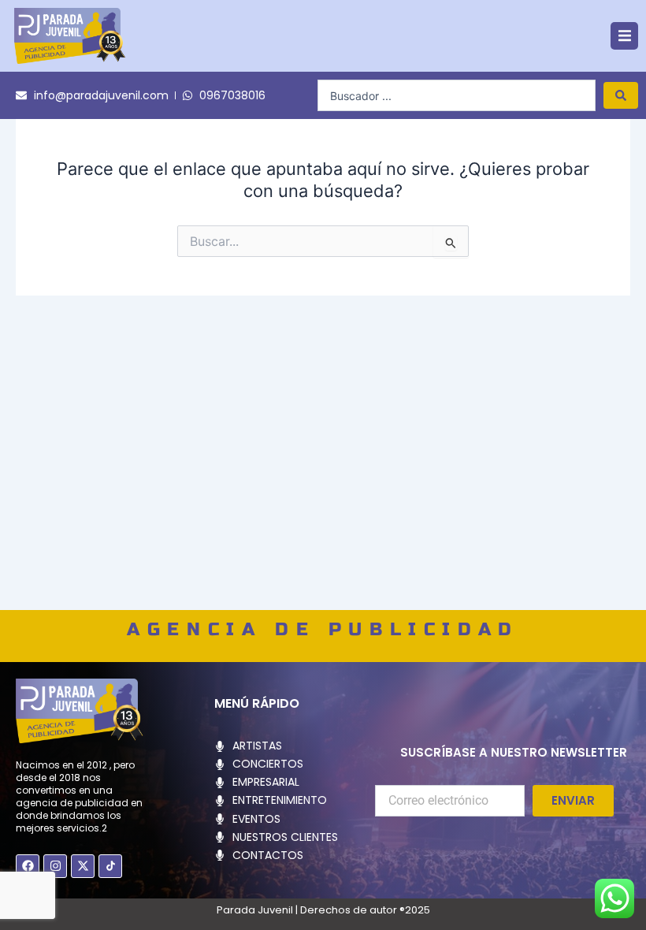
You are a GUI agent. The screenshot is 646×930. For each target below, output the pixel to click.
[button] (624, 36)
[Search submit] (620, 95)
